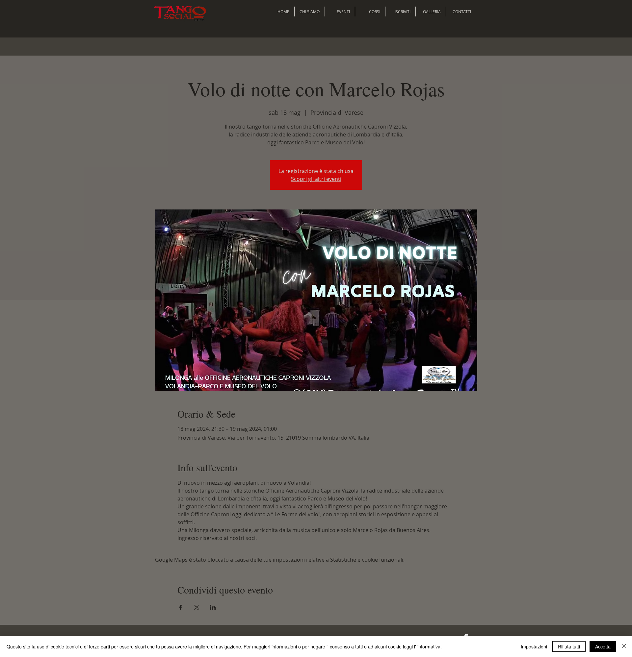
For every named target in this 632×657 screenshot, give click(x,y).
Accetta (603, 646)
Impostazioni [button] (534, 646)
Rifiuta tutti (569, 646)
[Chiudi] (624, 646)
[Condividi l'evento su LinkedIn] (213, 607)
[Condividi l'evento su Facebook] (180, 607)
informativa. (429, 646)
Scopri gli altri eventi (316, 179)
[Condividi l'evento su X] (197, 607)
